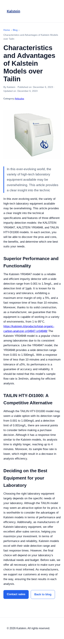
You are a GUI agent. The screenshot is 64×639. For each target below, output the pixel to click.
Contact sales (16, 594)
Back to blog (42, 594)
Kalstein (13, 11)
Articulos (19, 98)
